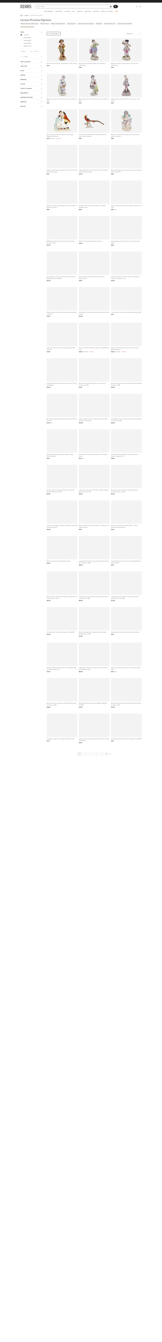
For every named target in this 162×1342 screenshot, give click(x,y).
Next (107, 754)
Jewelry (80, 11)
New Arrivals (48, 11)
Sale (116, 11)
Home (21, 15)
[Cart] (140, 6)
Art (73, 11)
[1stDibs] (25, 6)
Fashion (96, 11)
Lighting (67, 11)
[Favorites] (137, 6)
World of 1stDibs (107, 11)
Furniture (58, 11)
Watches (88, 11)
